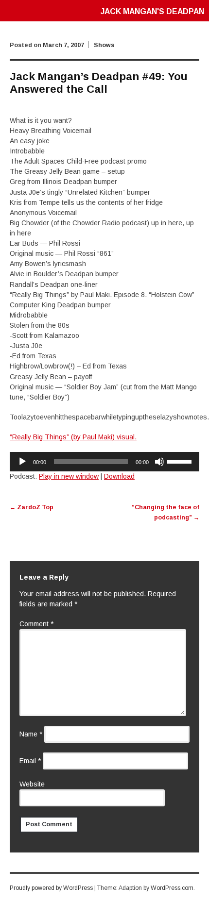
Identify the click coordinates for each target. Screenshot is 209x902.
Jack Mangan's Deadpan (152, 11)
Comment (36, 624)
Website (32, 784)
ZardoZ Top (31, 507)
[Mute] (159, 462)
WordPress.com (172, 888)
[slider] (180, 460)
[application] (104, 461)
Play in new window (69, 476)
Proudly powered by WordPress (51, 888)
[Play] (22, 462)
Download (119, 476)
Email (30, 761)
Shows (104, 45)
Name (30, 734)
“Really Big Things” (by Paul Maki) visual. (73, 437)
